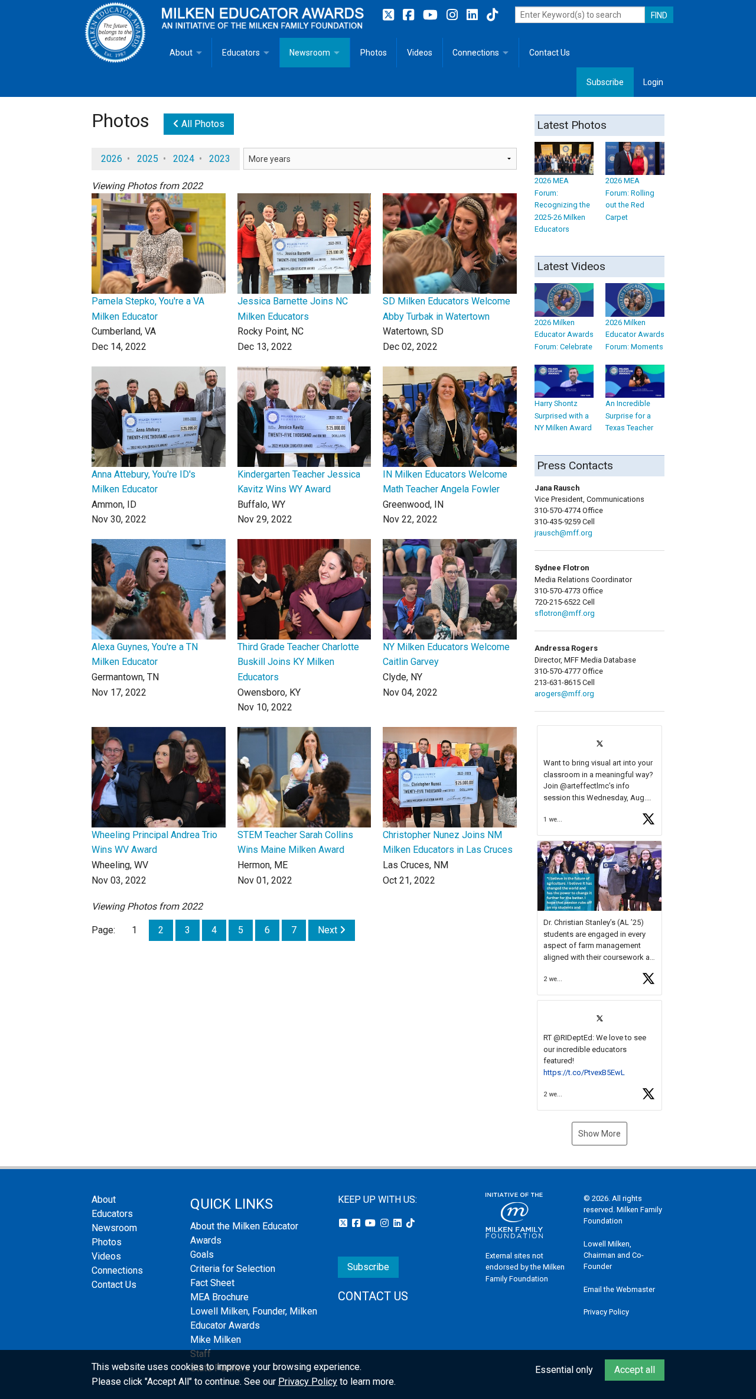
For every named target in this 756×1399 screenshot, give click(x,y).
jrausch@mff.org (563, 532)
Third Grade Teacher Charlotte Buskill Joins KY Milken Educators (298, 662)
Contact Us (549, 52)
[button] (599, 780)
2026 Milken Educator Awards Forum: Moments (634, 334)
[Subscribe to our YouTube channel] (432, 15)
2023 (219, 158)
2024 (183, 158)
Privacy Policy (606, 1311)
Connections (475, 52)
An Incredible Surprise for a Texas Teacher (629, 415)
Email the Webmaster (619, 1289)
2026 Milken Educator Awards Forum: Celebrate (564, 334)
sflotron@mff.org (565, 613)
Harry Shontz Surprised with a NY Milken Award (563, 415)
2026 (111, 158)
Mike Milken (215, 1339)
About (181, 52)
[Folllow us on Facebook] (410, 15)
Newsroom (309, 52)
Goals (202, 1254)
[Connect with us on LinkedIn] (474, 15)
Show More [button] (599, 1133)
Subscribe (605, 82)
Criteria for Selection (232, 1268)
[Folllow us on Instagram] (454, 15)
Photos (373, 52)
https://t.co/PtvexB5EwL (584, 1072)
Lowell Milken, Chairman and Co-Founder (614, 1255)
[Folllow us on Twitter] (390, 15)
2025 (147, 158)
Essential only (564, 1369)
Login (653, 82)
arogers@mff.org (564, 693)
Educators (241, 52)
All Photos (201, 123)
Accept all (634, 1369)
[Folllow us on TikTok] (492, 15)
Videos (419, 52)
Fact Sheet (212, 1282)
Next (329, 930)
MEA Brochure (219, 1297)
